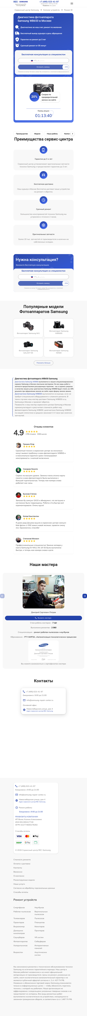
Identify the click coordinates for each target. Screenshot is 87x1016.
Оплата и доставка (21, 864)
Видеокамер (19, 926)
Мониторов (39, 926)
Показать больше (43, 363)
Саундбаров (18, 937)
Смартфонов (19, 907)
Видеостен (18, 952)
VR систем (39, 937)
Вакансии (17, 872)
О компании (18, 876)
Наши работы (52, 134)
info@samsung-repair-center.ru (40, 700)
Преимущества (22, 134)
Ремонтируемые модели (24, 880)
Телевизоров (19, 918)
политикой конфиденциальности (60, 71)
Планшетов (40, 922)
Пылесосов (39, 918)
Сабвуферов (40, 941)
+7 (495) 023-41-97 (49, 1)
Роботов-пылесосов (22, 911)
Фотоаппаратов (20, 941)
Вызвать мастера (44, 618)
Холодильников (20, 945)
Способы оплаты (20, 892)
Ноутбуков (39, 907)
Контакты (68, 134)
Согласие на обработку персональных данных (34, 888)
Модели (37, 134)
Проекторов (18, 922)
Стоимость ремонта (22, 859)
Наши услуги (19, 884)
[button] (84, 596)
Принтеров (39, 930)
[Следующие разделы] (72, 134)
